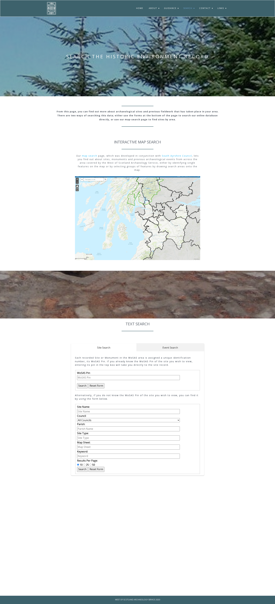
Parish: (81, 424)
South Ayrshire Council (177, 155)
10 (81, 464)
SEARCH (187, 8)
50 (93, 464)
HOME (139, 8)
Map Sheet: (83, 442)
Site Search (103, 347)
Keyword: (82, 451)
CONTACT (205, 8)
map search (89, 155)
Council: (81, 416)
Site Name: (83, 407)
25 (87, 464)
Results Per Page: (87, 460)
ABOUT (153, 8)
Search (82, 385)
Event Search (170, 347)
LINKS (221, 8)
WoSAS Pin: (83, 373)
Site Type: (83, 433)
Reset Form (96, 385)
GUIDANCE (170, 8)
